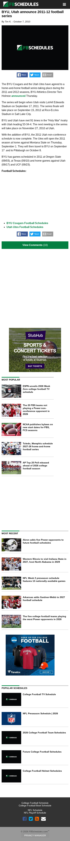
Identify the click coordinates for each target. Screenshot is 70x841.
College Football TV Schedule (39, 694)
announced (18, 96)
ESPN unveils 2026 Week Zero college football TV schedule (36, 389)
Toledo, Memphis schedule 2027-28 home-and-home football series (38, 446)
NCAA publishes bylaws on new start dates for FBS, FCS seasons (38, 427)
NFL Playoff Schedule (35, 812)
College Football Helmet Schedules (42, 771)
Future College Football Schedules (42, 751)
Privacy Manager (35, 835)
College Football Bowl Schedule (35, 805)
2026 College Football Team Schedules (44, 732)
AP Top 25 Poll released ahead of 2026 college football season (36, 465)
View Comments (32, 245)
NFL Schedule (35, 810)
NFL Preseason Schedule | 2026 (40, 713)
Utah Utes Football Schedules (25, 227)
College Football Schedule (35, 803)
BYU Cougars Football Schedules (27, 223)
